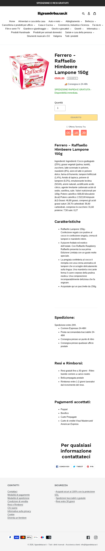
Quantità (59, 102)
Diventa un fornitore (17, 518)
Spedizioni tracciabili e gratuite (71, 498)
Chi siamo (12, 508)
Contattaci (12, 491)
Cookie (11, 514)
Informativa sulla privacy (19, 511)
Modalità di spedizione (18, 498)
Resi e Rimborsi (15, 505)
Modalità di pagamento (19, 495)
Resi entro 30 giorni (65, 501)
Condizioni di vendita (18, 501)
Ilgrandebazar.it (40, 545)
